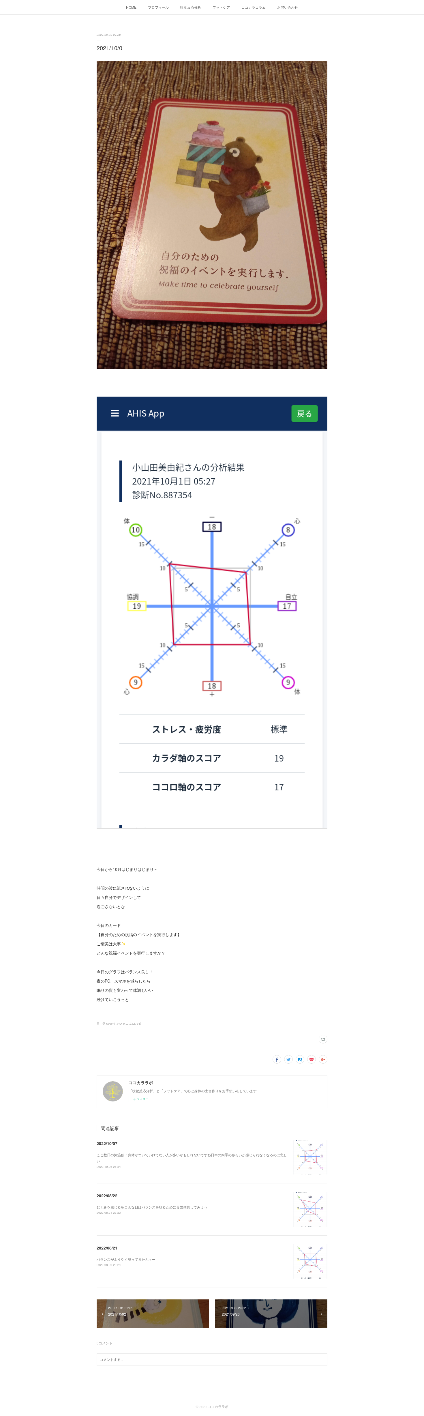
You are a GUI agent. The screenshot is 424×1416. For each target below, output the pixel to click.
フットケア (221, 7)
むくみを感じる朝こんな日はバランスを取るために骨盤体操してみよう (152, 1206)
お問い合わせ (287, 7)
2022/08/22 (107, 1195)
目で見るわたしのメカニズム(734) (119, 1024)
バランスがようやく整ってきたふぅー (126, 1259)
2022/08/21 (107, 1248)
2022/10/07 (107, 1143)
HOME (131, 7)
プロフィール (158, 7)
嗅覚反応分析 (190, 7)
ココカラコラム (253, 7)
